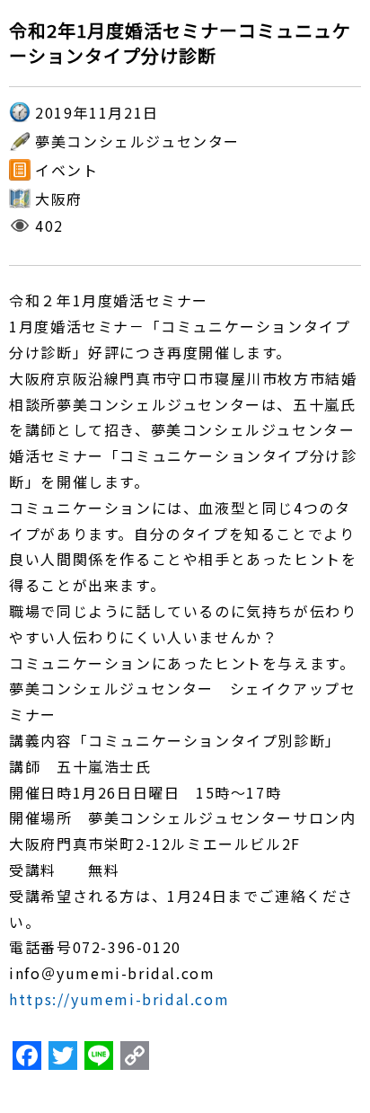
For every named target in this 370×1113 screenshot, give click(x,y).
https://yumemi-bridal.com (119, 999)
